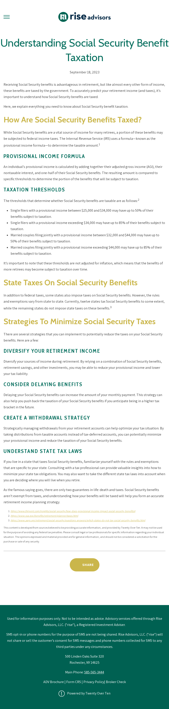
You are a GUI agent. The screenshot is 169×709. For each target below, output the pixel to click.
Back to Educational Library (84, 593)
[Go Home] (84, 17)
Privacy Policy (93, 682)
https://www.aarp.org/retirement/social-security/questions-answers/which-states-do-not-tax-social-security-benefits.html (78, 520)
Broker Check (116, 682)
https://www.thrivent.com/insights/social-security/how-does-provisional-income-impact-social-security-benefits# (73, 511)
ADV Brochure (53, 682)
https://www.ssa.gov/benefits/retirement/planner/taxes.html (44, 515)
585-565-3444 (94, 672)
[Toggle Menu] (6, 17)
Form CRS (73, 682)
